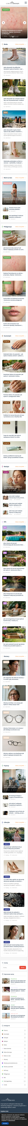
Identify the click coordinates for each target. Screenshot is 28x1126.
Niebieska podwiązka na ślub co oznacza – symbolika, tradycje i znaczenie (13, 162)
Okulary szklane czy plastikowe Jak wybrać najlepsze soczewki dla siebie (13, 755)
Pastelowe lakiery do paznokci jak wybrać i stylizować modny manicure (13, 376)
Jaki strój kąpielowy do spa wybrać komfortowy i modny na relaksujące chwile (13, 620)
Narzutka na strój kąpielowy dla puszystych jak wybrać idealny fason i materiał (13, 199)
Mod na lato (8, 178)
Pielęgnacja (6, 9)
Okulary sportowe (8, 1066)
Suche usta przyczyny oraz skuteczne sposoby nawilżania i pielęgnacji (12, 325)
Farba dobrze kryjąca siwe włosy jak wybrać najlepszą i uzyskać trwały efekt (13, 787)
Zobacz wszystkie (19, 44)
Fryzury (6, 766)
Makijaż (6, 466)
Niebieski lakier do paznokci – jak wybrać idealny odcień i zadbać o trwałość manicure (13, 355)
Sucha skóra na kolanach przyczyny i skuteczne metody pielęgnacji (13, 299)
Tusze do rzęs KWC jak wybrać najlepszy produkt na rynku (12, 436)
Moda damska (7, 1048)
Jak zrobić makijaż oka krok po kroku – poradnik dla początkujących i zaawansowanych (13, 489)
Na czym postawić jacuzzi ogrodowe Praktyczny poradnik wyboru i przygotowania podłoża (13, 645)
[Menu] (26, 3)
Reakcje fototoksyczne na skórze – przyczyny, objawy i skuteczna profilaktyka (12, 32)
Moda (6, 44)
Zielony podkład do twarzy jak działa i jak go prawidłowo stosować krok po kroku (13, 457)
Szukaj (22, 967)
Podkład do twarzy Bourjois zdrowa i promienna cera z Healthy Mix (13, 415)
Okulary (6, 656)
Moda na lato (7, 1056)
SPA (5, 522)
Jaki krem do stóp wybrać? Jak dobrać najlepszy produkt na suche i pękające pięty (13, 249)
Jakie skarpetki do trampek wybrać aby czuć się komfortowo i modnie (14, 99)
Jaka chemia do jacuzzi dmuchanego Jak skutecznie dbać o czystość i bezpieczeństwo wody (13, 544)
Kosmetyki (7, 336)
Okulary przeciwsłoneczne (10, 1063)
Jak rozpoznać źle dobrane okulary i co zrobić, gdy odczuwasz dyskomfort (13, 679)
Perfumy (6, 1070)
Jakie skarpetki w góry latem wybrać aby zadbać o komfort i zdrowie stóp (13, 131)
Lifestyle (7, 822)
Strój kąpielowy (8, 1081)
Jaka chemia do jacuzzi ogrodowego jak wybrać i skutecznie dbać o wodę (13, 570)
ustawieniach (11, 1120)
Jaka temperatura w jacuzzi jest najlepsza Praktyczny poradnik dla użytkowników (13, 595)
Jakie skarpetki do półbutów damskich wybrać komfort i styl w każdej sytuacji (14, 69)
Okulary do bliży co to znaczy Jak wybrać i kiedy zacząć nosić (13, 703)
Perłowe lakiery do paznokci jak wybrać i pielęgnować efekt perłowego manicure (12, 396)
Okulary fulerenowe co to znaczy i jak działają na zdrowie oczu (13, 729)
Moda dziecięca (8, 1052)
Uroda (5, 1085)
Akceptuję (5, 1123)
